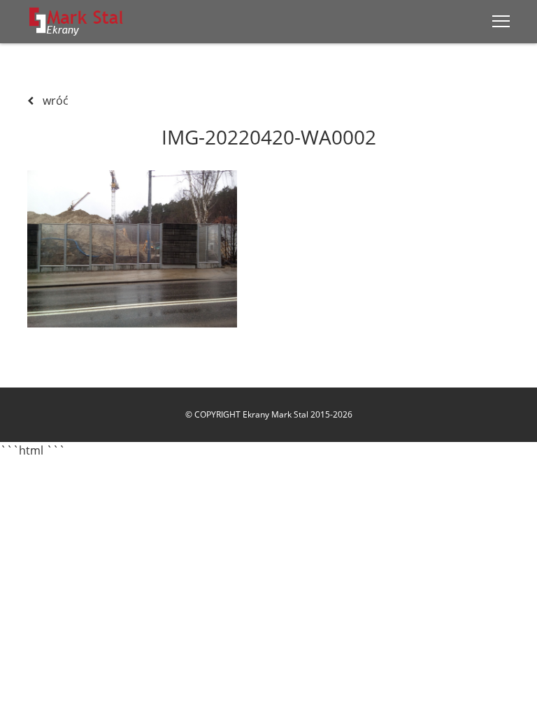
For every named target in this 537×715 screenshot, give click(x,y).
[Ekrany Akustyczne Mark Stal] (76, 21)
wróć (54, 100)
